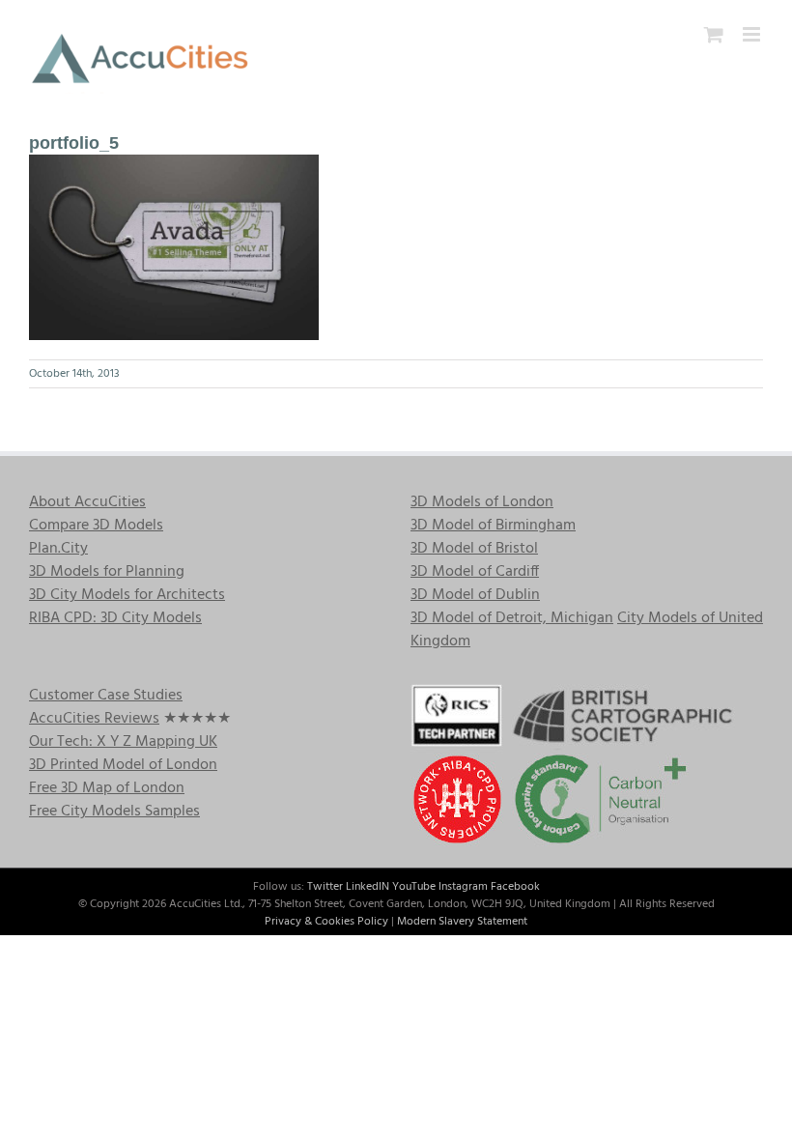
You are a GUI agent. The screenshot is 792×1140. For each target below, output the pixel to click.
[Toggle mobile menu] (753, 34)
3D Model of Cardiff (474, 571)
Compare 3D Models (96, 525)
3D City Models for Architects (127, 595)
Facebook (515, 887)
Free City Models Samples (114, 811)
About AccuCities (87, 502)
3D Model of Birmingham (493, 525)
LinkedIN (367, 887)
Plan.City (58, 548)
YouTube (414, 887)
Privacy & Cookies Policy (326, 921)
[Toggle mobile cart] (713, 34)
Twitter (325, 887)
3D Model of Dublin (475, 595)
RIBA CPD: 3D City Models (115, 618)
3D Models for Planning (106, 571)
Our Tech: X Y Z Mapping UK (123, 742)
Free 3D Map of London (106, 788)
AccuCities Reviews (94, 718)
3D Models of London (481, 502)
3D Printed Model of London (123, 765)
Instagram (463, 887)
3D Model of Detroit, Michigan (511, 618)
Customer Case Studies (106, 695)
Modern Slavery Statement (462, 921)
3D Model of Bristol (474, 548)
